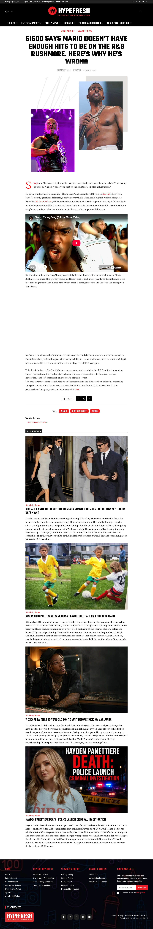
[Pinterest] (89, 398)
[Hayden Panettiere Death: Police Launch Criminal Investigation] (76, 779)
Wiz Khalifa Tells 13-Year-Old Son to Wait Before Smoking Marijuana (68, 719)
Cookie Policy (117, 915)
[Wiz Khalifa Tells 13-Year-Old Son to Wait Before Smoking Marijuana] (76, 680)
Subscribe (142, 887)
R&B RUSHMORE (79, 411)
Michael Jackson (44, 201)
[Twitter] (139, 1)
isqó (36, 182)
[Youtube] (146, 1)
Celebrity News (85, 30)
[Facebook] (133, 1)
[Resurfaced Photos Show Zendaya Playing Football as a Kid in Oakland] (76, 576)
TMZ (76, 389)
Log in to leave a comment (37, 422)
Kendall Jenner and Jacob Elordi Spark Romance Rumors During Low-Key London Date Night (75, 511)
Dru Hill (106, 193)
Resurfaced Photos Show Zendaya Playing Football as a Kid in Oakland (70, 616)
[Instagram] (136, 1)
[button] (140, 11)
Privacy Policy (140, 893)
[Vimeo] (143, 1)
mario (64, 411)
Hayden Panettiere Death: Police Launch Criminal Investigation (65, 819)
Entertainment (68, 30)
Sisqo (95, 411)
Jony (69, 70)
